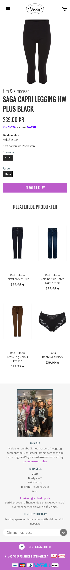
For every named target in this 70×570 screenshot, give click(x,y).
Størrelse (8, 152)
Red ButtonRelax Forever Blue (17, 277)
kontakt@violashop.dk (35, 498)
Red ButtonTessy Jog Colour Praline (17, 356)
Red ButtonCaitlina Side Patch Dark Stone (52, 279)
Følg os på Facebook (39, 547)
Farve (6, 168)
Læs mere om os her (35, 461)
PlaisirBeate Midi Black (52, 355)
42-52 (8, 157)
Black (8, 174)
